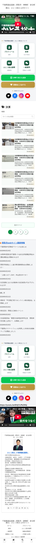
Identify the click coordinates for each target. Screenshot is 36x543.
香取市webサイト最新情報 (13, 243)
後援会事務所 (27, 531)
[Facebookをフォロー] (14, 508)
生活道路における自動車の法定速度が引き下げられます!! (17, 284)
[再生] (2, 32)
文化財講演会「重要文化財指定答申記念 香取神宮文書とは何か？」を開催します (17, 319)
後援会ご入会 (9, 534)
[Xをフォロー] (11, 508)
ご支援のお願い (26, 534)
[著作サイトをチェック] (8, 508)
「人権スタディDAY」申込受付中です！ (14, 275)
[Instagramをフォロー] (16, 508)
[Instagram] (21, 95)
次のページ (18, 225)
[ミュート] (30, 32)
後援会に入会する (19, 85)
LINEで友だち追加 (19, 78)
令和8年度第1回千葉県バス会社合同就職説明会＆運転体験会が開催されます (17, 256)
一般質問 (9, 531)
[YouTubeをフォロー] (19, 508)
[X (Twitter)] (8, 95)
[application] (18, 24)
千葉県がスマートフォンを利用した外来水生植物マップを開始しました (17, 330)
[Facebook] (14, 95)
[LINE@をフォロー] (22, 508)
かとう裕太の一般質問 (18, 537)
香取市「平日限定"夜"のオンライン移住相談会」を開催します (17, 302)
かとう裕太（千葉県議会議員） (18, 452)
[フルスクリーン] (33, 32)
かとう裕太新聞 (26, 528)
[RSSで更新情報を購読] (27, 508)
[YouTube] (27, 95)
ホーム (9, 525)
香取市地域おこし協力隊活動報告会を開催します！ (16, 266)
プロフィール (27, 525)
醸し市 (2, 293)
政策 (9, 528)
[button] (32, 116)
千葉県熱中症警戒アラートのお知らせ (13, 247)
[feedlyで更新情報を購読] (25, 508)
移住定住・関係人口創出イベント (11, 310)
